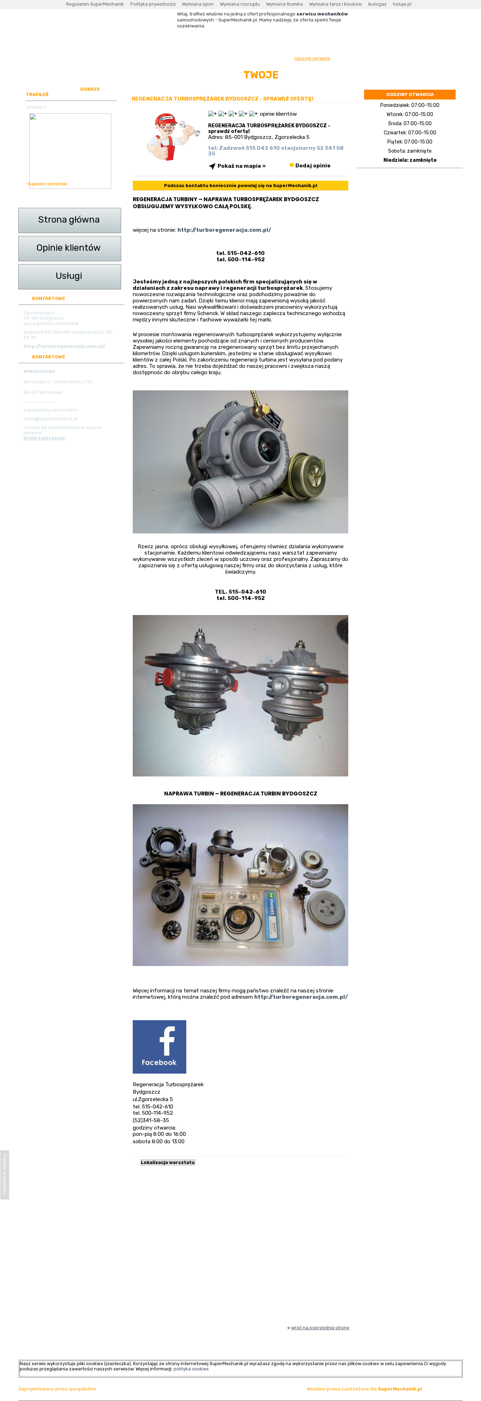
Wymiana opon (198, 4)
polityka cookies (191, 1368)
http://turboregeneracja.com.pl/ (301, 997)
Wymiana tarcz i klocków (335, 4)
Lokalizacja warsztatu (168, 1162)
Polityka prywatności (153, 4)
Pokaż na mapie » (242, 166)
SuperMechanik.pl (400, 1389)
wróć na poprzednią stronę (320, 1327)
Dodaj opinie (312, 165)
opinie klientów (278, 114)
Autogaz (377, 4)
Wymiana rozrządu (240, 4)
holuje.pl (402, 4)
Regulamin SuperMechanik (95, 4)
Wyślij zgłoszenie (44, 438)
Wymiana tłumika (284, 4)
